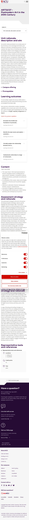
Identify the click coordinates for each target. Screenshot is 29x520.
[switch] (25, 258)
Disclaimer (16, 497)
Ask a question (5, 443)
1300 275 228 (7, 444)
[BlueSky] (13, 485)
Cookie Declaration (22, 246)
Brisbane (3, 473)
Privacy (21, 497)
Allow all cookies (14, 276)
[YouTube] (9, 485)
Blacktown (3, 471)
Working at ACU (4, 456)
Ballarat (3, 468)
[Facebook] (1, 485)
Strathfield (14, 473)
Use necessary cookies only (14, 285)
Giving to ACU (4, 459)
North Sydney (15, 468)
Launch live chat (5, 419)
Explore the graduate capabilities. (9, 116)
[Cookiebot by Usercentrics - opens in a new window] (21, 233)
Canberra (3, 476)
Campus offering (9, 87)
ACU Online (14, 476)
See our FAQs (4, 437)
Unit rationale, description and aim (12, 31)
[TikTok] (11, 485)
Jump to (4, 27)
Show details (22, 272)
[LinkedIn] (6, 485)
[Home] (6, 3)
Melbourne (3, 478)
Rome (13, 471)
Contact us (3, 461)
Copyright (10, 497)
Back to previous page (13, 380)
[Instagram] (4, 485)
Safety (2, 499)
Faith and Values (5, 453)
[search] (25, 2)
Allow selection (14, 281)
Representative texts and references (12, 350)
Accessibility (3, 497)
